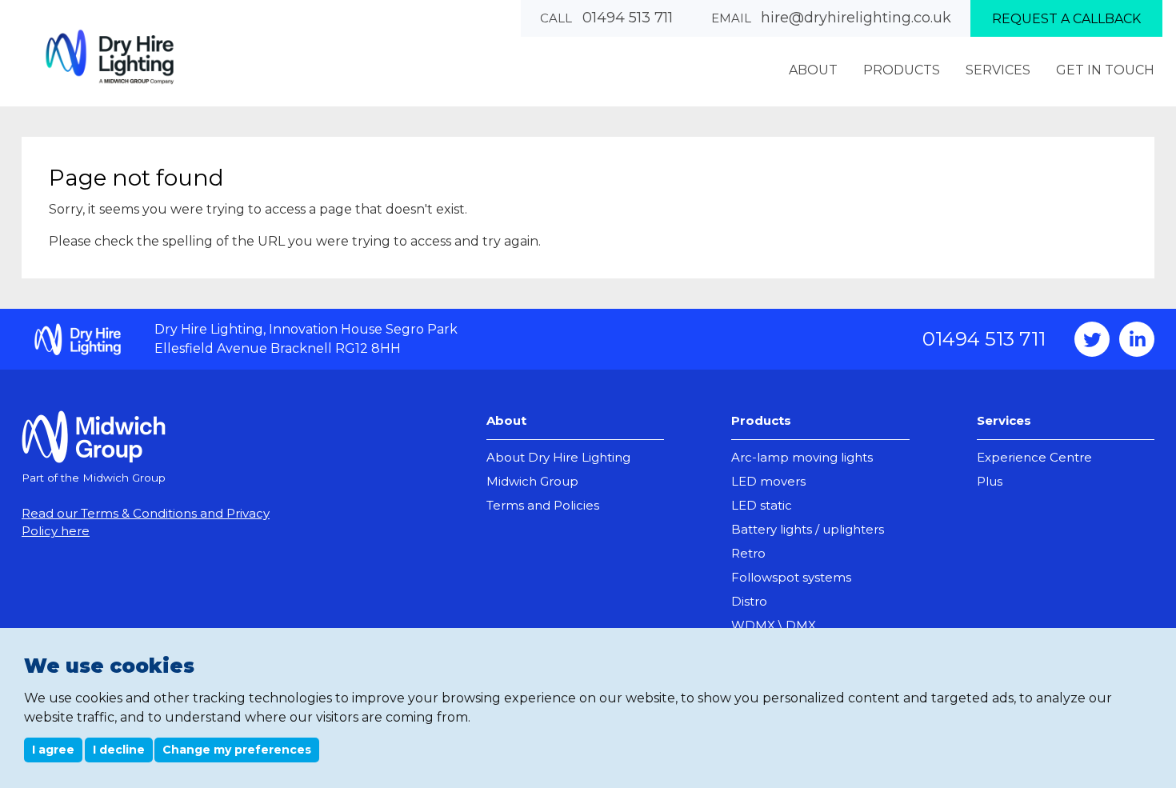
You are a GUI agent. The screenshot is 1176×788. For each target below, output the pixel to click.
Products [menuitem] (901, 70)
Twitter (1092, 339)
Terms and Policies (542, 505)
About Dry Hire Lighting (558, 457)
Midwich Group (532, 481)
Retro (748, 553)
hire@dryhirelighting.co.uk (856, 17)
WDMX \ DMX (773, 625)
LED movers (768, 481)
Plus (989, 481)
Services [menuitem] (998, 70)
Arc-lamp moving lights (802, 457)
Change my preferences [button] (236, 749)
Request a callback (1066, 18)
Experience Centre (1034, 457)
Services (1004, 420)
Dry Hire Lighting (110, 56)
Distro (749, 601)
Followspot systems (791, 577)
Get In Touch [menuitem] (1105, 70)
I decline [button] (119, 749)
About (506, 420)
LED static (761, 505)
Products (761, 420)
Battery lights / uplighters (807, 529)
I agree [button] (53, 749)
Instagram (1136, 339)
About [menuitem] (813, 70)
